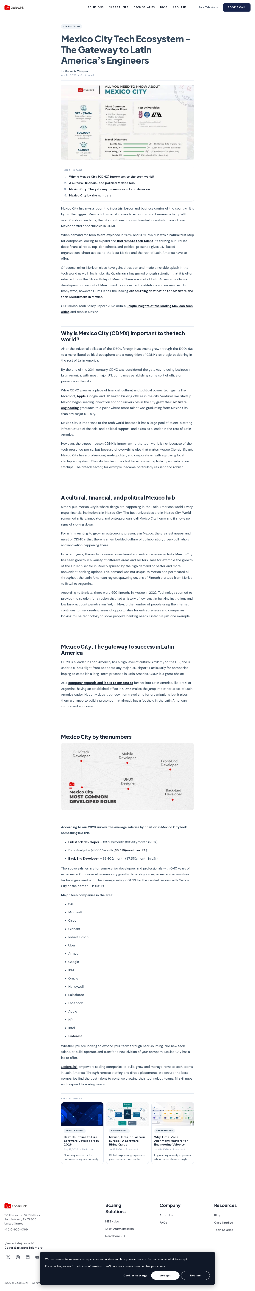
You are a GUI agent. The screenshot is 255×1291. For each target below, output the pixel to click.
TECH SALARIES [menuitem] (144, 7)
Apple (81, 396)
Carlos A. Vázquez (76, 71)
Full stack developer (83, 842)
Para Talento (207, 7)
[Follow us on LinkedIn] (27, 1257)
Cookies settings (135, 1275)
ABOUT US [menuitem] (180, 7)
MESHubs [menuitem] (112, 1221)
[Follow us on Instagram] (18, 1257)
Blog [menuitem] (217, 1215)
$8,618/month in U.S (130, 850)
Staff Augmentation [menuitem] (119, 1229)
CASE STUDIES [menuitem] (118, 7)
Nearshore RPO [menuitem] (116, 1236)
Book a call (237, 7)
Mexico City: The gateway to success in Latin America (109, 189)
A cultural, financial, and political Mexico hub (102, 183)
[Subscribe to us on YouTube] (37, 1257)
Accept (165, 1275)
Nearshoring (71, 26)
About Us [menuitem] (166, 1215)
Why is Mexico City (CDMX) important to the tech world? (111, 177)
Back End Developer (83, 858)
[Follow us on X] (8, 1257)
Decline (195, 1275)
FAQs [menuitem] (163, 1223)
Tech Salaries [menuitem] (223, 1230)
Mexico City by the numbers (90, 195)
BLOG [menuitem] (164, 7)
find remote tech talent (134, 241)
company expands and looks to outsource (100, 683)
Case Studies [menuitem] (223, 1223)
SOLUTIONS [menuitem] (96, 7)
